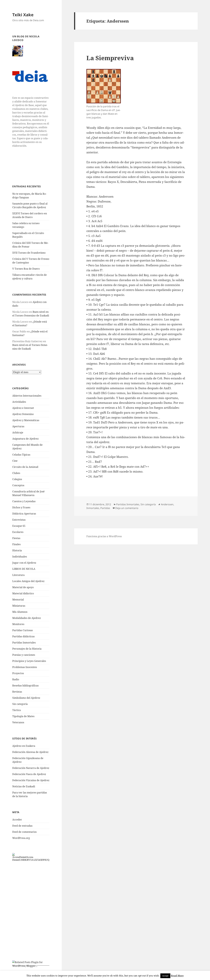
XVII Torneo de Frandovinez (29, 252)
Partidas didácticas (23, 636)
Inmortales (92, 508)
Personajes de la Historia (27, 648)
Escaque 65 (18, 526)
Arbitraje (17, 432)
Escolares (17, 532)
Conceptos (18, 485)
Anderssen (167, 504)
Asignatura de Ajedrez (25, 438)
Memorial (18, 599)
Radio (15, 679)
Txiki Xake (23, 15)
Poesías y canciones (23, 655)
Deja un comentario (126, 508)
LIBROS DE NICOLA (23, 569)
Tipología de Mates (23, 716)
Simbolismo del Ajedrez (26, 697)
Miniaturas (18, 605)
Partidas (105, 508)
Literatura (18, 575)
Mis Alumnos (19, 612)
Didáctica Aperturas (24, 513)
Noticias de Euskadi (23, 786)
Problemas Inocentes (24, 667)
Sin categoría (20, 704)
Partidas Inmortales (24, 642)
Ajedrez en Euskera (23, 746)
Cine (15, 460)
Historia (17, 550)
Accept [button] (165, 975)
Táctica (16, 710)
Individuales (19, 556)
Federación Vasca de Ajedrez (29, 774)
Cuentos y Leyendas (24, 501)
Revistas (17, 691)
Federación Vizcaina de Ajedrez (30, 780)
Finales (16, 544)
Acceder (17, 819)
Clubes (16, 473)
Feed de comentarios (24, 832)
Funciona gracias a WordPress (104, 536)
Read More (177, 975)
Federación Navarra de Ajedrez (30, 768)
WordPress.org (21, 838)
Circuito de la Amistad (25, 467)
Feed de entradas (22, 825)
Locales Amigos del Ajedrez (28, 581)
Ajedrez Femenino (23, 414)
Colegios (17, 479)
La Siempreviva (110, 58)
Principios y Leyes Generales (29, 661)
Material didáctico (23, 593)
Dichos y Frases (21, 507)
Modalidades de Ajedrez (26, 618)
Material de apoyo (23, 587)
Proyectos (18, 673)
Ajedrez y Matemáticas (25, 420)
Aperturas (18, 426)
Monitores (18, 624)
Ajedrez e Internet (23, 408)
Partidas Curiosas (22, 630)
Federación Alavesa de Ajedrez (30, 752)
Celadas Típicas (21, 454)
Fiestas (16, 538)
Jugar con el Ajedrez (24, 562)
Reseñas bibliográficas (25, 685)
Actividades (19, 401)
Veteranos (18, 722)
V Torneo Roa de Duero (26, 268)
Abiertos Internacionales (26, 395)
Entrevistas (19, 519)
